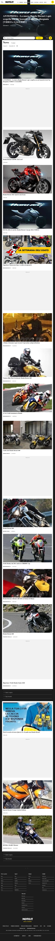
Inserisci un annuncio (25, 909)
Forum (2, 889)
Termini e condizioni (15, 925)
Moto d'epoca (23, 900)
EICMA (30, 876)
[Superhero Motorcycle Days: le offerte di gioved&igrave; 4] (27, 249)
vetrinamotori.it (37, 935)
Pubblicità (36, 925)
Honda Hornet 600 (8, 528)
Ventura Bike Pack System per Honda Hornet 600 (17, 378)
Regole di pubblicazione (26, 925)
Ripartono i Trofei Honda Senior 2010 (14, 683)
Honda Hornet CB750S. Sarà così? (13, 159)
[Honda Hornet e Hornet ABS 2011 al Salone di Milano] (27, 583)
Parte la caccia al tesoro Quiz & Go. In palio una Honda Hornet (21, 732)
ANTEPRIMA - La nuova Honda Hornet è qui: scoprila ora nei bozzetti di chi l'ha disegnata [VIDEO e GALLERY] (27, 19)
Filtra (47, 38)
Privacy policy (6, 925)
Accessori (23, 902)
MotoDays (30, 880)
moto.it (24, 935)
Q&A (43, 887)
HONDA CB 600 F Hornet (10, 845)
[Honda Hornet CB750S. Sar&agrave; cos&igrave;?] (27, 144)
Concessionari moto (24, 905)
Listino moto (44, 876)
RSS (44, 925)
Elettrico (2, 880)
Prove (2, 878)
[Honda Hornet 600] (27, 513)
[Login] (52, 2)
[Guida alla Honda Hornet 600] (27, 435)
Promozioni (23, 907)
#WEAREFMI (17, 889)
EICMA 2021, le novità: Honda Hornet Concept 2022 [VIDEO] (21, 230)
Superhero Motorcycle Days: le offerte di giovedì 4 (17, 265)
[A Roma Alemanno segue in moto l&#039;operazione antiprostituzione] (27, 327)
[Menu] (2, 2)
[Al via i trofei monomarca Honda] (27, 398)
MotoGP (16, 878)
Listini (43, 874)
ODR (41, 925)
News (2, 876)
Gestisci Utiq (22, 928)
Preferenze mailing (31, 928)
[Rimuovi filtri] (17, 46)
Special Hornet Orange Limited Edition (14, 810)
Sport (16, 874)
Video (2, 887)
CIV (15, 887)
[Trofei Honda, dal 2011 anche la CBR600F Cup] (27, 548)
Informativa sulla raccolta (6, 940)
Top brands (8, 696)
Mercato (23, 893)
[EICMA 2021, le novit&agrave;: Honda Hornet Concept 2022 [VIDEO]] (27, 214)
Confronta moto (44, 889)
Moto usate (23, 898)
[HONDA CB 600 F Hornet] (27, 830)
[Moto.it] (9, 2)
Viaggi (2, 885)
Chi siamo (49, 925)
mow (30, 935)
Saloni (30, 874)
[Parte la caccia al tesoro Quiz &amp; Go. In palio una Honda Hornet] (27, 716)
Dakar (15, 885)
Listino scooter (44, 878)
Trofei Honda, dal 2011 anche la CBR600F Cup (16, 563)
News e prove (4, 874)
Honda (4, 46)
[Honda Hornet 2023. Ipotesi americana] (27, 179)
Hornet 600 (11, 46)
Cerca (39, 38)
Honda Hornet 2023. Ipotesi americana (14, 195)
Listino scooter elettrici (45, 880)
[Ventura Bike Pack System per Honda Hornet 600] (27, 362)
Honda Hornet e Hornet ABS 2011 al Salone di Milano (18, 599)
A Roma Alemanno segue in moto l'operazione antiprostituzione (21, 343)
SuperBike (16, 880)
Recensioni (43, 885)
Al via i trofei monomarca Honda (12, 413)
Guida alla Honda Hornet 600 (11, 450)
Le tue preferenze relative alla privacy (21, 940)
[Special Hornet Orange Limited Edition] (27, 794)
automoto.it (16, 935)
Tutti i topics (9, 692)
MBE (29, 878)
